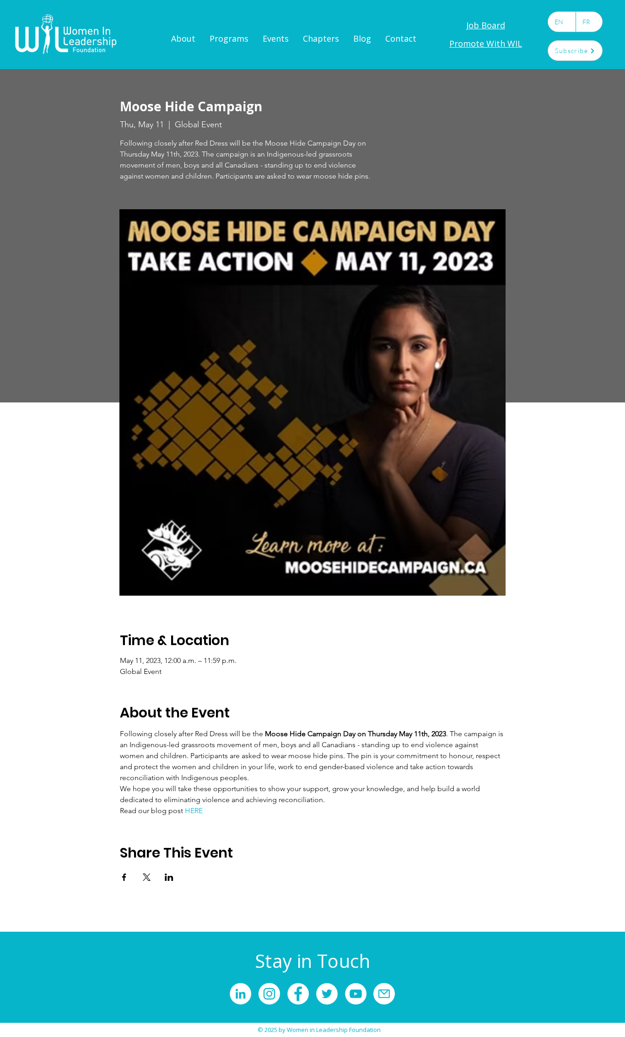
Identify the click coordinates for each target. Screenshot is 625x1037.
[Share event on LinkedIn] (169, 877)
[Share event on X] (146, 877)
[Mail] (384, 993)
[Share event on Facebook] (124, 877)
